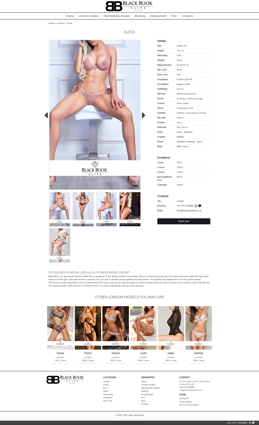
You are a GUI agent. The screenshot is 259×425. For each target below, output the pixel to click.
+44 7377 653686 (186, 206)
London (61, 23)
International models (116, 16)
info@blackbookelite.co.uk (189, 210)
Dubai (106, 385)
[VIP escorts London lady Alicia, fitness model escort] (95, 114)
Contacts (187, 16)
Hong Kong (108, 394)
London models (89, 16)
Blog (143, 401)
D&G (179, 146)
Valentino (188, 132)
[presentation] (46, 115)
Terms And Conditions (189, 405)
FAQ (174, 16)
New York (107, 401)
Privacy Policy (185, 402)
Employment (158, 16)
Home (70, 16)
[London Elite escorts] (130, 2)
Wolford (180, 137)
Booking (140, 16)
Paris (105, 388)
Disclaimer (184, 398)
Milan (105, 391)
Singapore (107, 397)
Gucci (180, 132)
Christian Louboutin (186, 141)
